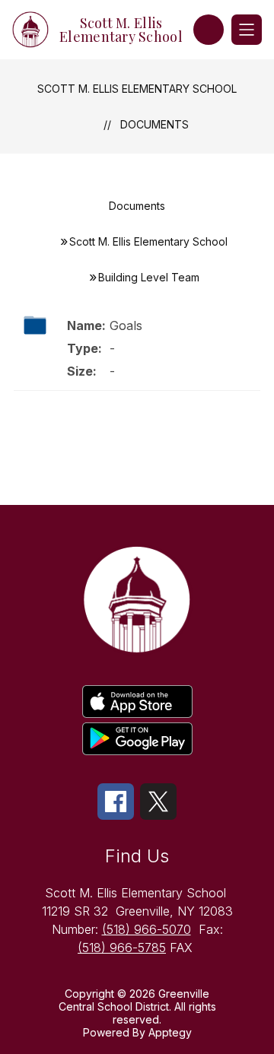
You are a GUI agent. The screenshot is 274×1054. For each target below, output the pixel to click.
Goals (126, 325)
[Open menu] (246, 29)
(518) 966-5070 (146, 929)
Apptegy (170, 1032)
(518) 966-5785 (122, 947)
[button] (208, 29)
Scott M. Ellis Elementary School (137, 88)
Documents (154, 124)
